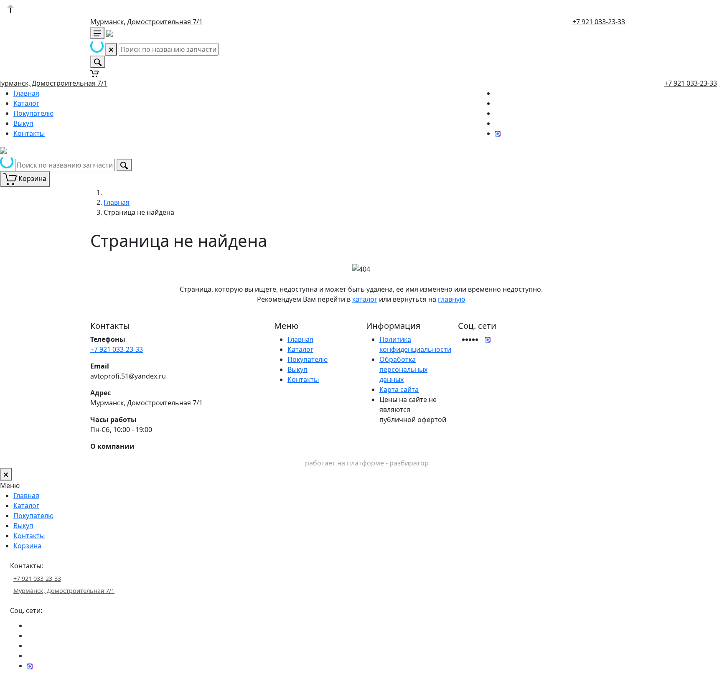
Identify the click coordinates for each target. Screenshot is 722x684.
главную (451, 299)
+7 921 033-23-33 (598, 21)
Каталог (26, 103)
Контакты (29, 133)
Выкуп (23, 123)
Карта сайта (399, 389)
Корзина (27, 545)
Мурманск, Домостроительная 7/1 (146, 21)
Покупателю (33, 113)
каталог (364, 299)
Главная (26, 93)
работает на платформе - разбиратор (367, 463)
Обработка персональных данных (403, 369)
